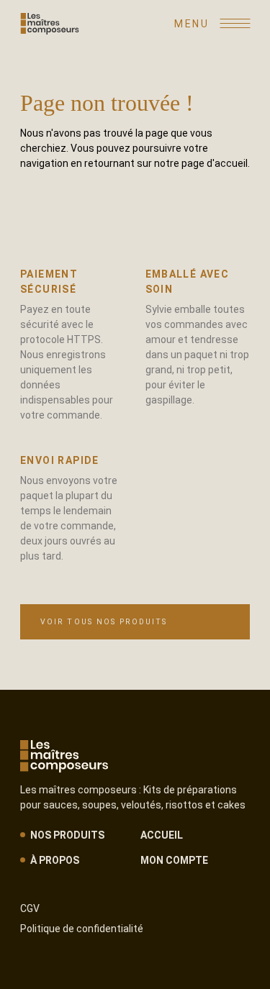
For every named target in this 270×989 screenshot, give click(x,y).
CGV (30, 908)
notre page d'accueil (201, 163)
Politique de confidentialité (81, 928)
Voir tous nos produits (103, 621)
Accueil (161, 835)
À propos (54, 860)
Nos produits (67, 835)
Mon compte (174, 860)
